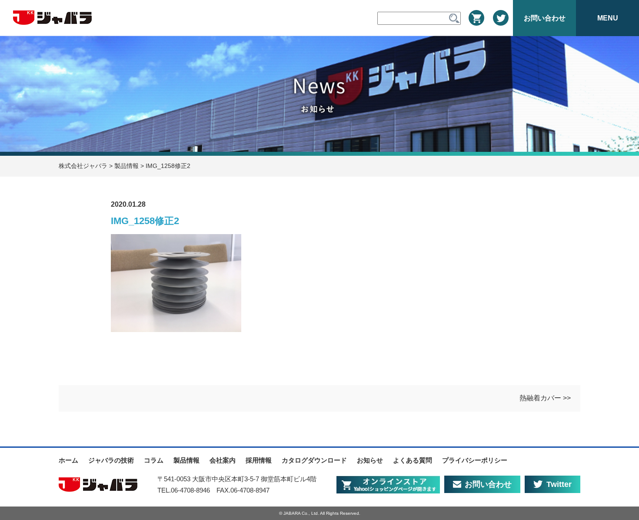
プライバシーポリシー (474, 460)
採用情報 (259, 460)
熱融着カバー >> (545, 398)
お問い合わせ (488, 484)
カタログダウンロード (314, 460)
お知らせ (370, 460)
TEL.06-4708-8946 (183, 490)
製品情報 (186, 460)
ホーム (68, 460)
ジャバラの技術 (111, 460)
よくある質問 (412, 460)
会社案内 (223, 460)
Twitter (559, 484)
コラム (153, 460)
